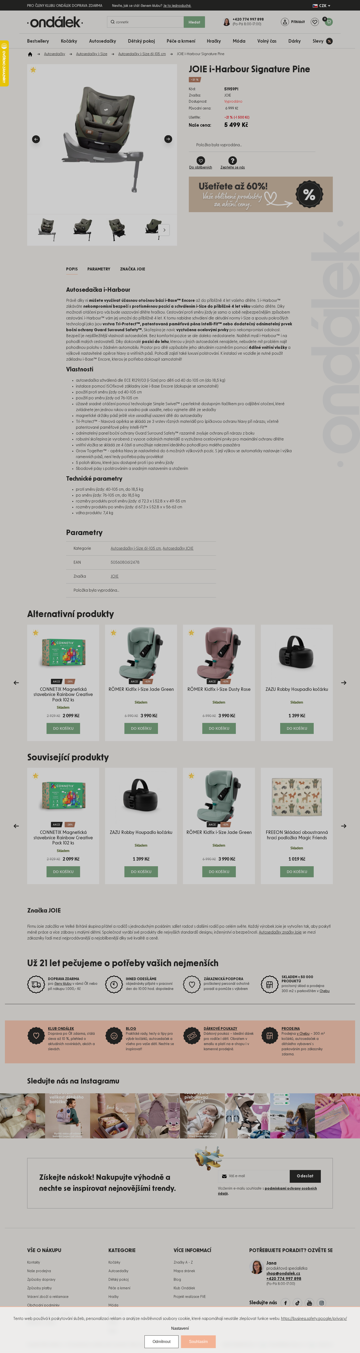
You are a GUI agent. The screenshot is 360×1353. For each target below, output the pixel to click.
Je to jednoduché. (177, 6)
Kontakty (33, 1262)
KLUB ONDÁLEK (61, 1029)
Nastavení (180, 1328)
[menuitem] (40, 41)
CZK (322, 6)
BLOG (131, 1029)
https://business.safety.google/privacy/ (314, 1319)
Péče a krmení (119, 1288)
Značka (132, 269)
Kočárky (114, 1262)
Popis (72, 269)
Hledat (194, 22)
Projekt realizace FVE (190, 1297)
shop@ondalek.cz (283, 1274)
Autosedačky (118, 1271)
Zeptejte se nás (232, 167)
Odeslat (305, 1176)
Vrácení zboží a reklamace (48, 1297)
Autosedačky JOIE (178, 548)
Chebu (325, 991)
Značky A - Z (183, 1262)
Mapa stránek (184, 1271)
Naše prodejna (39, 1271)
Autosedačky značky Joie (280, 932)
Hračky (113, 1297)
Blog (177, 1279)
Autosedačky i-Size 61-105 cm (136, 548)
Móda (113, 1305)
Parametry (98, 269)
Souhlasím (198, 1342)
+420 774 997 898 (283, 1279)
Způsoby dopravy (41, 1279)
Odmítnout (161, 1342)
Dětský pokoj (118, 1279)
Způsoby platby (39, 1288)
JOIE (115, 576)
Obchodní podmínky (43, 1305)
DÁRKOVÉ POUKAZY (220, 1029)
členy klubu (63, 984)
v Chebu (303, 1034)
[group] (63, 683)
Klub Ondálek (184, 1288)
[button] (63, 723)
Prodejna (291, 1029)
